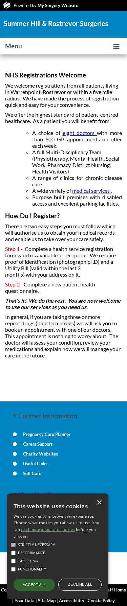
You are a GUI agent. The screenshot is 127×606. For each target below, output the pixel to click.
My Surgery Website (58, 5)
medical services (91, 190)
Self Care (32, 473)
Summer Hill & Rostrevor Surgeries (56, 23)
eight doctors (80, 133)
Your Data (25, 600)
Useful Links (35, 463)
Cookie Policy (101, 600)
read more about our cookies (48, 529)
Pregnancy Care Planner (46, 434)
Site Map (47, 600)
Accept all (34, 585)
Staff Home (114, 589)
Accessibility (71, 600)
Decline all (80, 584)
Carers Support (37, 444)
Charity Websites (40, 454)
